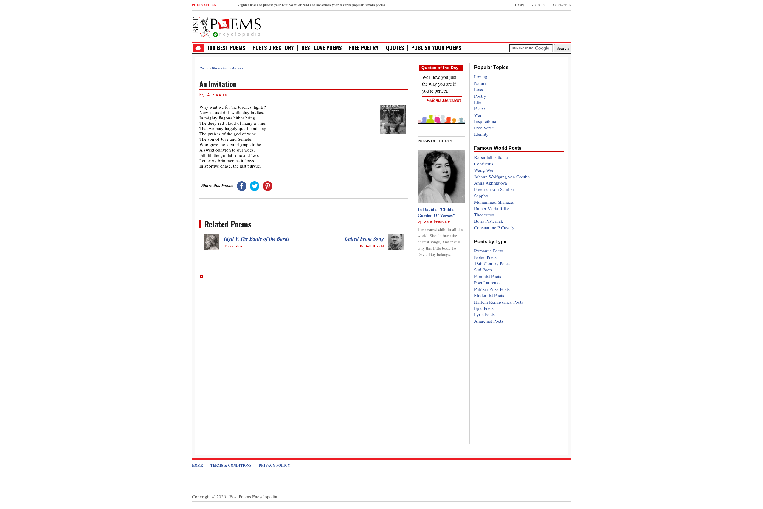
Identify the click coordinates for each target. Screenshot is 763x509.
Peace (479, 108)
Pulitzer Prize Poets (492, 289)
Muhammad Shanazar (494, 202)
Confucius (483, 164)
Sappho (481, 196)
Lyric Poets (484, 314)
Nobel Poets (485, 257)
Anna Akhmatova (490, 183)
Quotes (395, 48)
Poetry (480, 96)
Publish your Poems (436, 48)
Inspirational (485, 121)
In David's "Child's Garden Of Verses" (436, 212)
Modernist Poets (489, 295)
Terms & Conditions (231, 465)
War (478, 115)
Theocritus (484, 215)
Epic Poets (484, 308)
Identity (481, 134)
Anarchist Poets (488, 321)
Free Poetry (364, 48)
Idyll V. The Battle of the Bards (257, 238)
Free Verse (484, 128)
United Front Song (364, 238)
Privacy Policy (274, 465)
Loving (480, 76)
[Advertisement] (501, 26)
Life (477, 102)
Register (538, 5)
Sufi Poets (483, 270)
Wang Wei (483, 170)
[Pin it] (267, 185)
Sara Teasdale (436, 221)
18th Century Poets (492, 263)
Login (519, 5)
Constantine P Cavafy (494, 227)
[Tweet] (254, 185)
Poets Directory (273, 48)
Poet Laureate (487, 282)
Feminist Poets (487, 276)
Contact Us (562, 5)
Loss (478, 89)
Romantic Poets (488, 251)
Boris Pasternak (488, 221)
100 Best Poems (226, 48)
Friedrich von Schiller (494, 189)
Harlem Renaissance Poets (498, 302)
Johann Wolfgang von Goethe (502, 176)
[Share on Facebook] (241, 185)
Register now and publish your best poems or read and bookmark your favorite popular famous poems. (311, 5)
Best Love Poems (321, 48)
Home (197, 465)
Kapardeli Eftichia (491, 157)
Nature (480, 83)
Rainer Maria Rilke (491, 208)
